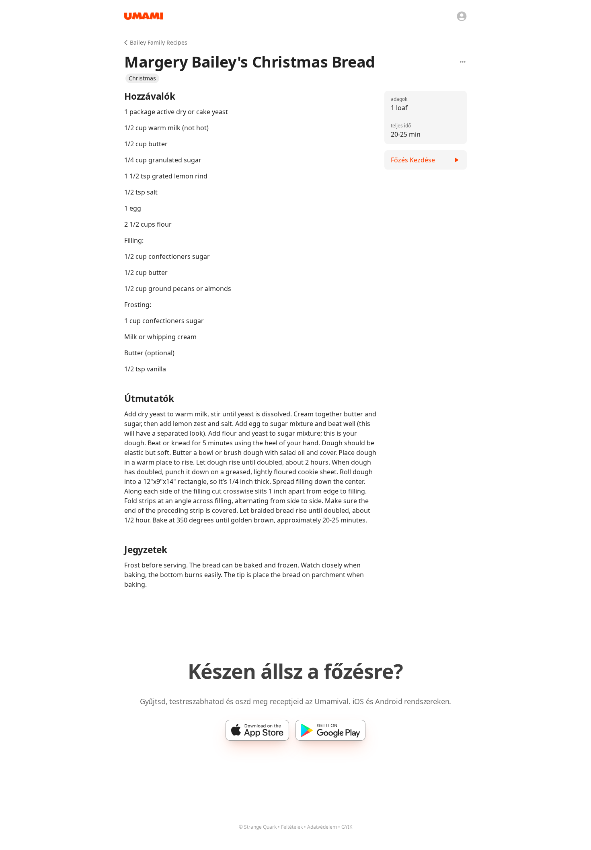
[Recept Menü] (463, 62)
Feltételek (292, 826)
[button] (142, 78)
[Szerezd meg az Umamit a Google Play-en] (330, 730)
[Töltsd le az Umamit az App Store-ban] (257, 730)
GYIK (346, 826)
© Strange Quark (258, 826)
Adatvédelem (322, 826)
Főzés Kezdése (413, 160)
